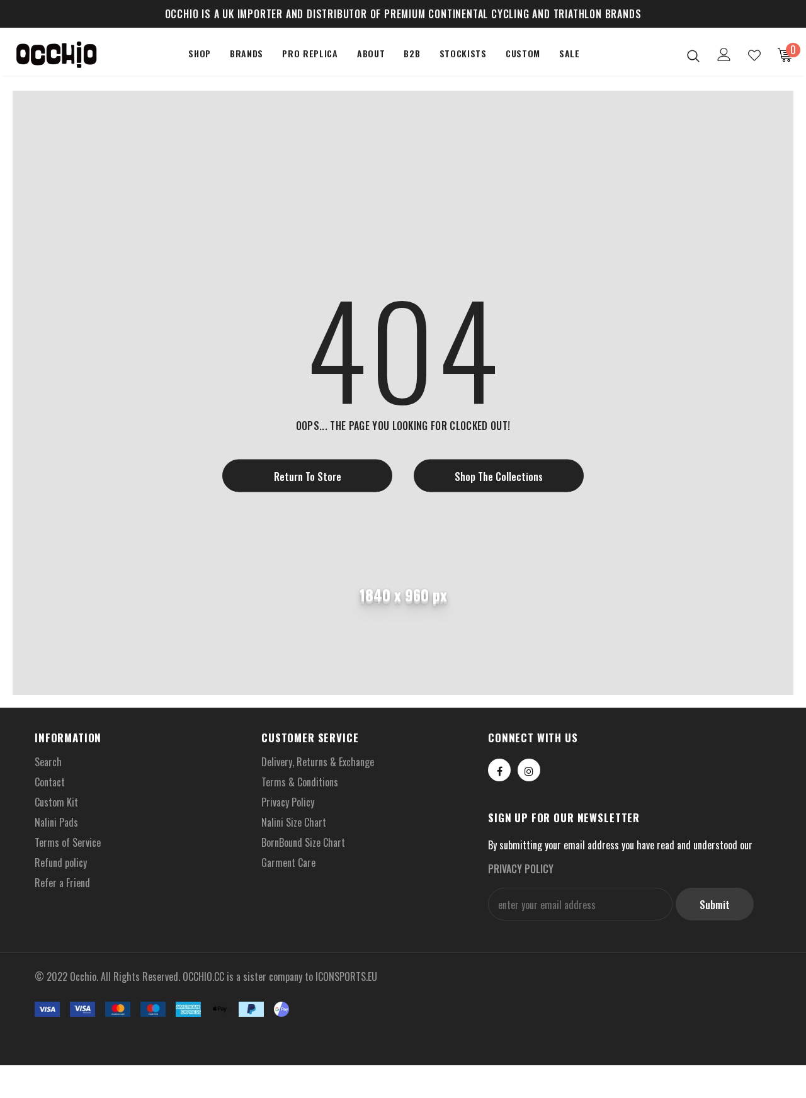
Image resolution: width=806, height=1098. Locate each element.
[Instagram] (529, 770)
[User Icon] (724, 54)
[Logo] (56, 55)
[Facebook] (499, 770)
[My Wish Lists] (754, 55)
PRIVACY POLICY (520, 868)
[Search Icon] (693, 55)
